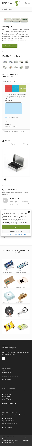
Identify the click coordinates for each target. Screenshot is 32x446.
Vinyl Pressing (5, 398)
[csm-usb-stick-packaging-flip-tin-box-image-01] (5, 62)
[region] (16, 106)
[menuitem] (25, 3)
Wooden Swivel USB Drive (21, 302)
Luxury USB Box (6, 302)
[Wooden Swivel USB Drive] (23, 296)
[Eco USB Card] (9, 281)
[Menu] (29, 3)
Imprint (25, 234)
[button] (29, 211)
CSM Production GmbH (8, 349)
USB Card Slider (6, 333)
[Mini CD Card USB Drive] (9, 311)
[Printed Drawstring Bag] (23, 281)
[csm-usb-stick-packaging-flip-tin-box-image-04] (21, 62)
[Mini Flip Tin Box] (23, 326)
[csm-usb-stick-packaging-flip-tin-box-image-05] (27, 62)
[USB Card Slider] (9, 326)
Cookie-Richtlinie (9, 234)
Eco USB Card (5, 287)
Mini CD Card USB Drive (7, 317)
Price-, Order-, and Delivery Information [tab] (14, 131)
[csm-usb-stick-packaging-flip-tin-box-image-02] (10, 62)
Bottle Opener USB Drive (21, 317)
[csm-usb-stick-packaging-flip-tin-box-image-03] (16, 62)
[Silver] (16, 163)
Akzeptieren (16, 227)
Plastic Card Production (8, 400)
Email (20, 415)
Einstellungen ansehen (16, 231)
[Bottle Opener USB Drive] (23, 311)
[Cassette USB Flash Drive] (9, 265)
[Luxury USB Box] (9, 296)
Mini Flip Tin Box (7, 9)
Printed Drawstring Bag (20, 287)
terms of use (9, 442)
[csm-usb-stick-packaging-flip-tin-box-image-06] (5, 67)
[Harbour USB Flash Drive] (23, 265)
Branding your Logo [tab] (10, 81)
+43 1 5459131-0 (8, 427)
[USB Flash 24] (13, 3)
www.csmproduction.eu (10, 403)
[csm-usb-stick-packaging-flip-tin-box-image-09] (21, 67)
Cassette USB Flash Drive (7, 272)
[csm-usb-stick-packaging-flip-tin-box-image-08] (16, 67)
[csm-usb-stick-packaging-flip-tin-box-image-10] (27, 67)
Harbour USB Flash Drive (21, 272)
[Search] (25, 3)
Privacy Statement (18, 234)
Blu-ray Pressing (6, 396)
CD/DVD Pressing (6, 394)
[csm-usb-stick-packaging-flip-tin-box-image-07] (10, 67)
